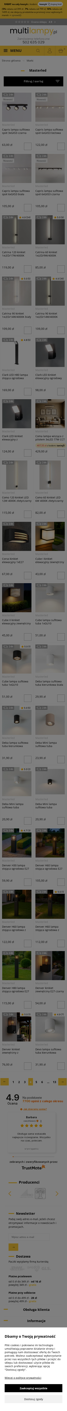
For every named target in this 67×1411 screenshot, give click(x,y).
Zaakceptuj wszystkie (33, 1388)
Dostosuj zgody (33, 1399)
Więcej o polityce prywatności (23, 1378)
